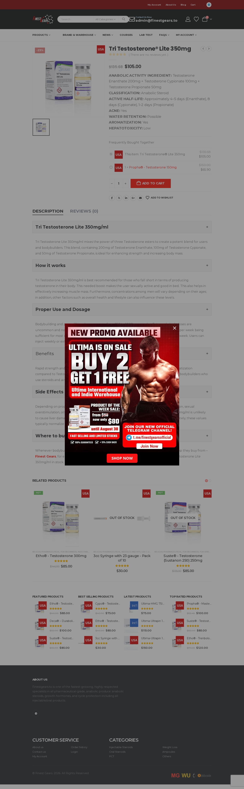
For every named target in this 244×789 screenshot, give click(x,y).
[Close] (174, 328)
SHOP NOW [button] (122, 458)
